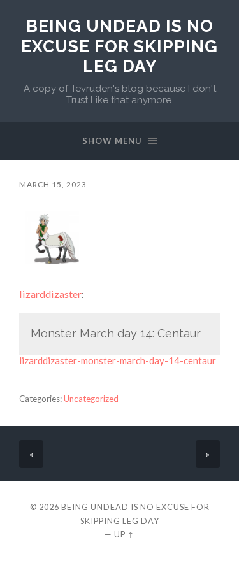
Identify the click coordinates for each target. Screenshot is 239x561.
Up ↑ (124, 534)
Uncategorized (91, 399)
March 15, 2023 (53, 184)
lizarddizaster (50, 294)
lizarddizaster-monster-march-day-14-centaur (117, 360)
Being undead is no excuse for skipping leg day (119, 46)
